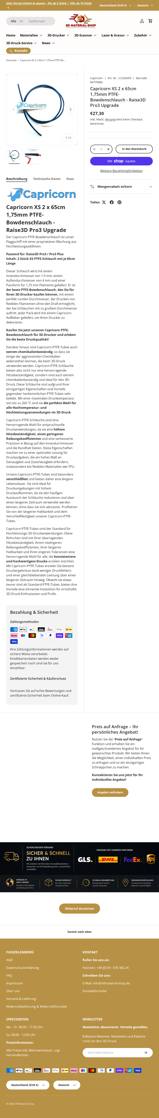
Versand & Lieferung (21, 999)
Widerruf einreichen (79, 908)
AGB (9, 960)
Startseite (11, 60)
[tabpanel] (42, 391)
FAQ (9, 975)
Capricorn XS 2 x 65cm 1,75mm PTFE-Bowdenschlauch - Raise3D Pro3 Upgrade (43, 60)
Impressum (14, 983)
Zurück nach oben (79, 932)
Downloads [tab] (75, 179)
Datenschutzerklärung (22, 968)
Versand (110, 119)
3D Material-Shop (24, 1103)
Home (10, 35)
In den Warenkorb (134, 149)
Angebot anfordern (110, 792)
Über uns (13, 991)
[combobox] (30, 21)
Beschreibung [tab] (16, 179)
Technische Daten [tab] (47, 179)
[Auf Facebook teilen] (112, 202)
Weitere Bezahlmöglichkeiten (121, 171)
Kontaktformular (95, 991)
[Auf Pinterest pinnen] (119, 202)
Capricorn (96, 78)
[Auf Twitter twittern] (104, 202)
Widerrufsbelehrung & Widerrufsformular (36, 1006)
